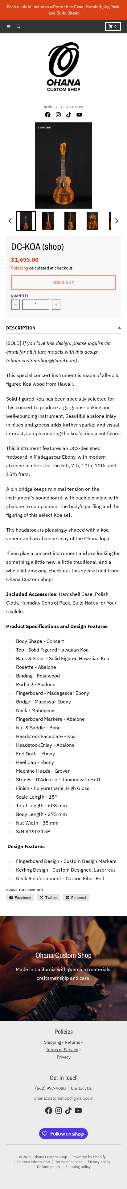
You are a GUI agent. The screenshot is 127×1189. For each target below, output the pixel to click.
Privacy (64, 1057)
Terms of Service (62, 1049)
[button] (26, 221)
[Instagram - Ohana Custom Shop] (58, 115)
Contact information (33, 1161)
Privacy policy (99, 1161)
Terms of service (69, 1161)
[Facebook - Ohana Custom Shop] (48, 115)
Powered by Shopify (89, 1156)
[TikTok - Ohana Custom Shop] (69, 115)
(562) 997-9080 (50, 1088)
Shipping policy (78, 1166)
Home (48, 107)
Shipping (19, 268)
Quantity (19, 296)
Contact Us (81, 1088)
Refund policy (48, 1166)
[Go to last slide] (10, 221)
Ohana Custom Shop (50, 1156)
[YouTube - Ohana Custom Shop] (79, 115)
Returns (72, 1042)
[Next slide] (116, 221)
